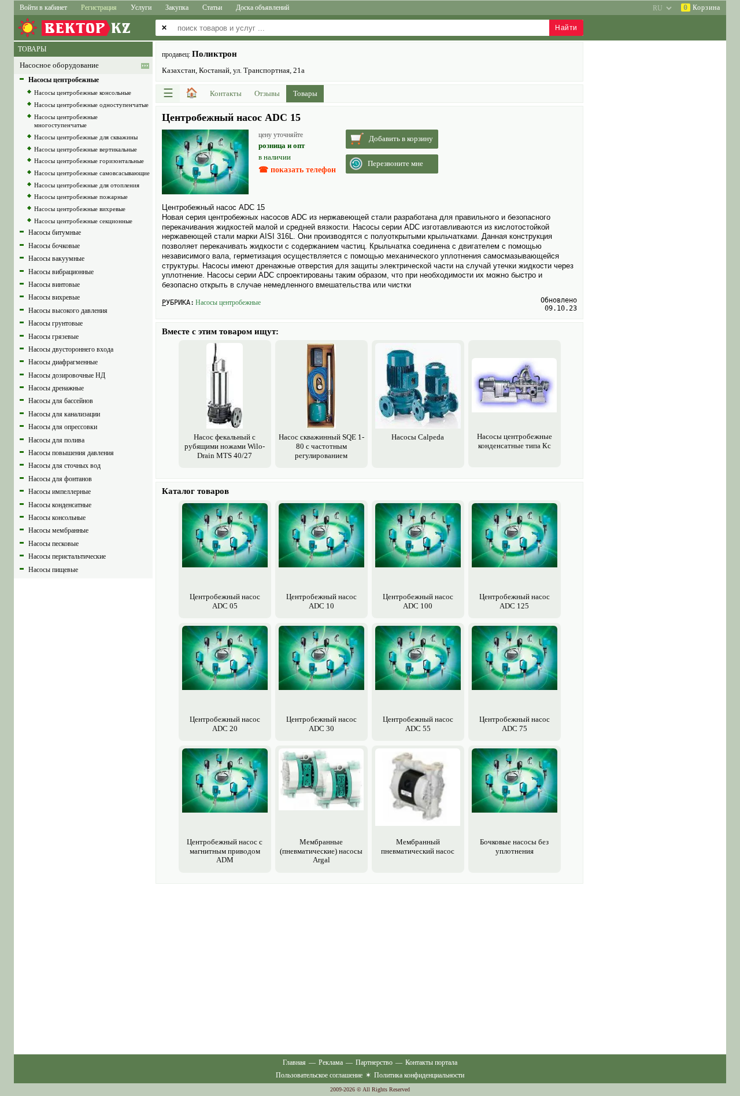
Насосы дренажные (56, 388)
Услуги (141, 7)
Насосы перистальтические (67, 556)
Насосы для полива (56, 440)
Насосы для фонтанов (60, 479)
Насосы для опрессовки (62, 427)
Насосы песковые (53, 544)
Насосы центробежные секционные (83, 220)
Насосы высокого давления (68, 311)
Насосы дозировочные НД (66, 375)
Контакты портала (431, 1062)
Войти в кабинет (43, 7)
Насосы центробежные (228, 302)
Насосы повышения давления (71, 453)
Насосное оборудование (59, 65)
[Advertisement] (369, 968)
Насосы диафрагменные (63, 362)
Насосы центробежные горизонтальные (89, 160)
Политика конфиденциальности (419, 1075)
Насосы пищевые (53, 570)
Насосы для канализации (64, 414)
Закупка (176, 7)
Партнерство (374, 1062)
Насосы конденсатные (59, 505)
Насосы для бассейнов (60, 401)
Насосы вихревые (54, 297)
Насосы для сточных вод (64, 466)
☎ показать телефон (297, 169)
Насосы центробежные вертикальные (85, 149)
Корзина (701, 7)
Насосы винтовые (54, 285)
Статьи (212, 7)
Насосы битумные (54, 232)
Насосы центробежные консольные (82, 92)
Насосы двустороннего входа (70, 349)
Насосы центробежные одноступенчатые (91, 104)
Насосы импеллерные (59, 492)
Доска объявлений (262, 7)
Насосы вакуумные (56, 258)
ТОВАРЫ (32, 49)
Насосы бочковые (54, 246)
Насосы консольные (57, 518)
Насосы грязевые (53, 337)
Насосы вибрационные (61, 272)
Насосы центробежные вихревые (79, 208)
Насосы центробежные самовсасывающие (92, 172)
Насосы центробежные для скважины (86, 137)
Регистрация (99, 7)
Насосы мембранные (58, 530)
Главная (294, 1062)
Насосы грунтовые (55, 323)
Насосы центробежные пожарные (81, 196)
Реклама (331, 1062)
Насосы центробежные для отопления (86, 185)
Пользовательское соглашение (319, 1075)
